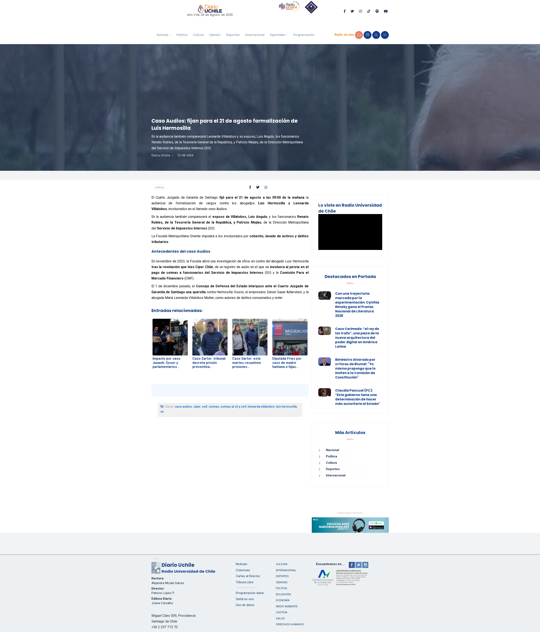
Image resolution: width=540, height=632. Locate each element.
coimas (214, 406)
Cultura (198, 35)
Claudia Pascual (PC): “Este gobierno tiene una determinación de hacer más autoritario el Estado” (357, 397)
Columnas (243, 570)
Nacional (332, 450)
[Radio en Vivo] (359, 35)
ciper (197, 406)
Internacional (255, 35)
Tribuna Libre (245, 582)
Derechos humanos (290, 624)
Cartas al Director (248, 576)
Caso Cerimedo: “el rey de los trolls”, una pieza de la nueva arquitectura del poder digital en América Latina (357, 338)
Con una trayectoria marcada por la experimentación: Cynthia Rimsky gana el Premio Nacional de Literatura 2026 (357, 304)
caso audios (183, 406)
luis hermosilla (286, 406)
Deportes (233, 35)
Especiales (277, 35)
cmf (204, 406)
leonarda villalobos (261, 406)
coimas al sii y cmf (233, 406)
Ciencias (282, 582)
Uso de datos (245, 605)
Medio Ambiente (287, 606)
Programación (303, 35)
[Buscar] (376, 35)
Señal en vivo (245, 599)
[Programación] (367, 35)
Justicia (159, 187)
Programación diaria (250, 593)
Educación (283, 594)
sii (162, 411)
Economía (283, 600)
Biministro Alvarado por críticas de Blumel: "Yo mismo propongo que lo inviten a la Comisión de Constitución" (355, 368)
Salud (280, 618)
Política (182, 35)
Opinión (215, 35)
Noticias (162, 35)
